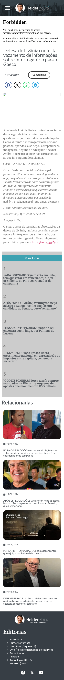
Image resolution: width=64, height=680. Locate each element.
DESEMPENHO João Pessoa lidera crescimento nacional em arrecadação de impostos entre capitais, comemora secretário (31, 357)
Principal (14, 656)
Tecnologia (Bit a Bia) (22, 660)
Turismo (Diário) (19, 663)
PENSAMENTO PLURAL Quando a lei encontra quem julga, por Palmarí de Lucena (28, 330)
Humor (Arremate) (21, 643)
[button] (8, 8)
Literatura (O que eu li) (23, 646)
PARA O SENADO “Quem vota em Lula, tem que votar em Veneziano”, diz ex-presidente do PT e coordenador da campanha (29, 279)
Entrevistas (16, 639)
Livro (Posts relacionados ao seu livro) (31, 649)
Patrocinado (17, 653)
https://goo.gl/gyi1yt (44, 242)
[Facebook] (23, 673)
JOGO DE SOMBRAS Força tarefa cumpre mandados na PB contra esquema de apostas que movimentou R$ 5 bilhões (31, 383)
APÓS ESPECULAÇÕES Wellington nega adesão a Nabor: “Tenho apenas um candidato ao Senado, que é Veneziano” (30, 305)
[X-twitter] (32, 673)
